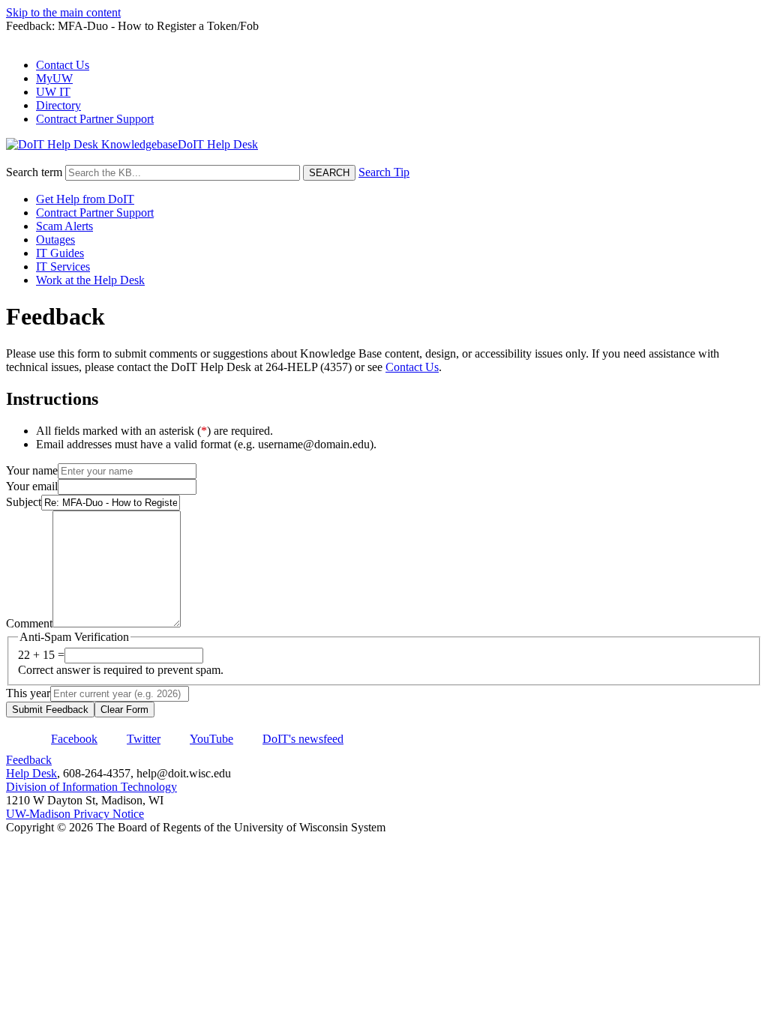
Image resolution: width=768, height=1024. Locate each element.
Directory (58, 105)
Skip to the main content (63, 12)
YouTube (211, 738)
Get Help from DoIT (85, 199)
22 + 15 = (41, 654)
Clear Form (124, 709)
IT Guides (60, 253)
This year (28, 693)
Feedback (29, 759)
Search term (34, 172)
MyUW (54, 78)
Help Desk (31, 773)
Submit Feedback (50, 709)
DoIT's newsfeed (303, 738)
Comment (29, 623)
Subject (23, 502)
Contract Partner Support (95, 118)
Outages (55, 239)
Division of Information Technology (91, 786)
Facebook (74, 738)
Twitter (143, 738)
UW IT (53, 91)
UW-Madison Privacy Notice (75, 813)
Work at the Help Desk (90, 280)
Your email (32, 486)
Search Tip (384, 172)
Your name (32, 470)
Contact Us (62, 64)
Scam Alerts (64, 226)
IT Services (63, 266)
